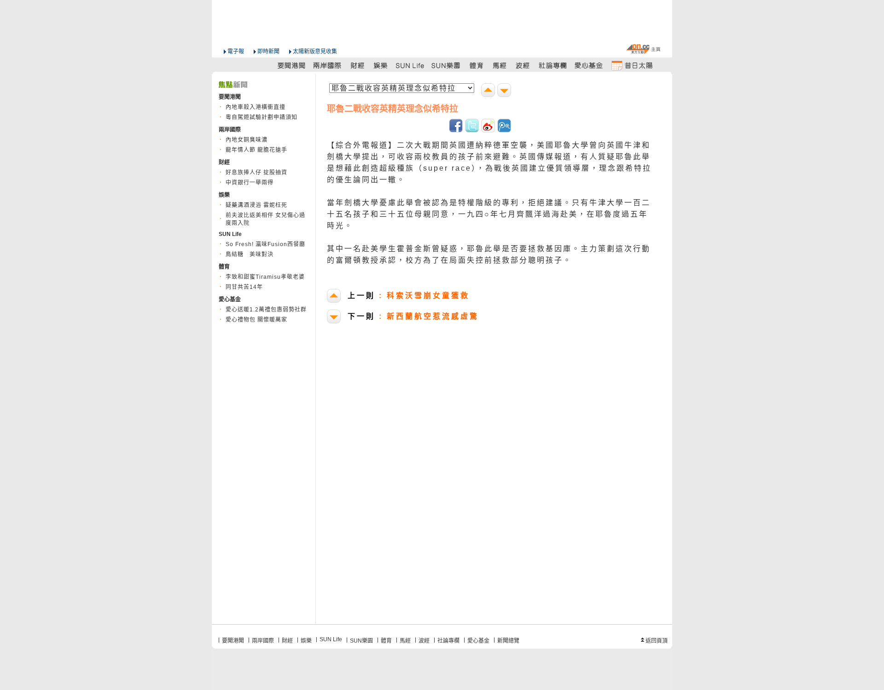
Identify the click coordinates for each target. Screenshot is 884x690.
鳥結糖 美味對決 (249, 254)
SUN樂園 (361, 641)
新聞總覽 (508, 641)
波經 (424, 641)
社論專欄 (448, 641)
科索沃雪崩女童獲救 (409, 295)
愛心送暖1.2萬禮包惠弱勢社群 (266, 309)
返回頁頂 (657, 641)
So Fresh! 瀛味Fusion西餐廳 (265, 244)
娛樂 (306, 641)
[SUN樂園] (447, 65)
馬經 (405, 641)
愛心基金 (478, 641)
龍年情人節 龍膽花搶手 (256, 150)
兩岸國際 (263, 641)
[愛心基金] (589, 65)
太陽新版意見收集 (315, 51)
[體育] (476, 65)
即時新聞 (268, 51)
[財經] (357, 65)
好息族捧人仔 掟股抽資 (256, 172)
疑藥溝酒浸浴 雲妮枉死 (256, 205)
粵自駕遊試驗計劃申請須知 (261, 117)
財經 (287, 641)
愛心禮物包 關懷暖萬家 (256, 319)
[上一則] (489, 91)
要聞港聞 (233, 641)
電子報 (235, 51)
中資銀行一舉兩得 (249, 182)
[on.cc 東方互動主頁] (643, 49)
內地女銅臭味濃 (247, 140)
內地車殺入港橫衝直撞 (255, 107)
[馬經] (500, 65)
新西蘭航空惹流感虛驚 (413, 316)
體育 (386, 641)
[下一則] (505, 91)
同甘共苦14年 (244, 287)
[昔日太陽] (632, 65)
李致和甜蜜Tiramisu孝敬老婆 (265, 277)
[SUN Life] (411, 65)
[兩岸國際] (328, 65)
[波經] (523, 65)
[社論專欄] (553, 65)
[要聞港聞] (292, 65)
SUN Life (331, 639)
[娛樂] (381, 65)
